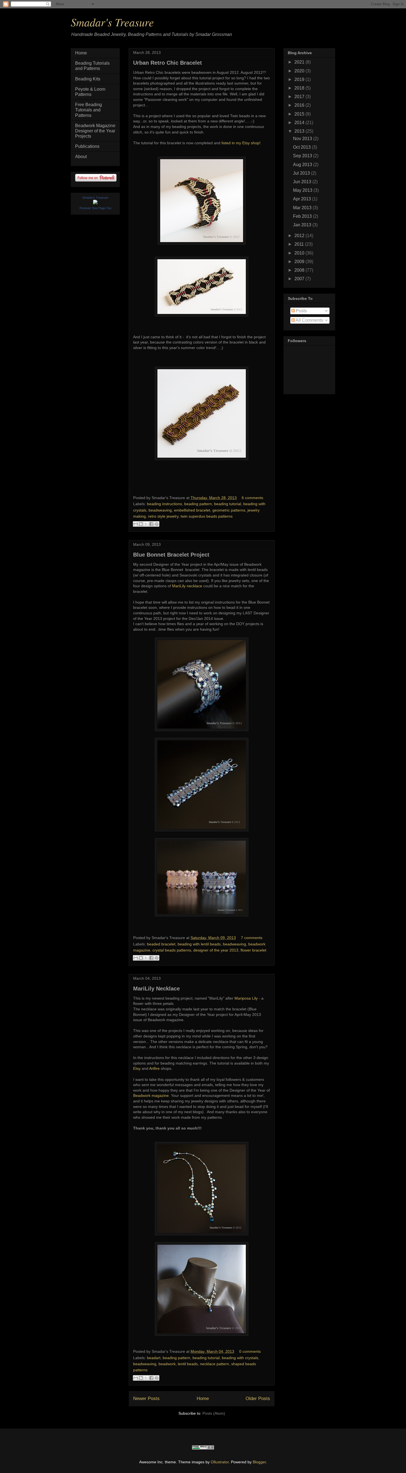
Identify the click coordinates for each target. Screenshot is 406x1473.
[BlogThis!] (141, 524)
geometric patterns (228, 510)
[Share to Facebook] (151, 524)
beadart (153, 1358)
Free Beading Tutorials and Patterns (88, 109)
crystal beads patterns (171, 950)
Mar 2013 (303, 207)
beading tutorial (227, 504)
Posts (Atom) (213, 1413)
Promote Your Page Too (95, 208)
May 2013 (303, 190)
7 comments (251, 937)
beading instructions (164, 504)
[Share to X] (146, 524)
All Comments (309, 320)
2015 (299, 114)
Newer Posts (146, 1398)
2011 (299, 244)
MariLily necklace (187, 586)
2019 (299, 79)
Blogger (259, 1462)
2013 (299, 131)
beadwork (167, 1364)
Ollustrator (220, 1462)
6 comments (252, 498)
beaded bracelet (161, 944)
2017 (299, 96)
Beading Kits (87, 79)
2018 (299, 88)
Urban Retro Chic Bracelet (167, 63)
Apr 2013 (302, 198)
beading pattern (198, 504)
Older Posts (258, 1398)
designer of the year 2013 (215, 950)
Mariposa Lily (246, 998)
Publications (87, 146)
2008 (299, 270)
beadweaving (160, 510)
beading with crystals (240, 1358)
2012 (299, 235)
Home (203, 1398)
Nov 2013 (303, 138)
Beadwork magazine (151, 1095)
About (81, 156)
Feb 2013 (303, 216)
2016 (299, 105)
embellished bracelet (192, 510)
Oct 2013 (302, 147)
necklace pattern (214, 1364)
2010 (299, 253)
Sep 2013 (303, 155)
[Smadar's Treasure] (95, 202)
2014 (299, 122)
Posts (301, 310)
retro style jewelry (163, 516)
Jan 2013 (302, 224)
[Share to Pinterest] (156, 524)
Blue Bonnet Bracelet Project (171, 555)
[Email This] (135, 524)
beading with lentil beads (199, 944)
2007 (299, 278)
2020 (299, 71)
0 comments (250, 1351)
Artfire (154, 1068)
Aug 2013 (303, 164)
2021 (299, 62)
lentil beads (188, 1364)
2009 (299, 261)
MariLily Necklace (156, 989)
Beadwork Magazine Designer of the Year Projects (95, 130)
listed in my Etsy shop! (241, 143)
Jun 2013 (302, 181)
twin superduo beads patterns (207, 516)
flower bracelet (253, 950)
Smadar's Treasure (112, 21)
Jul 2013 (302, 173)
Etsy (137, 1068)
